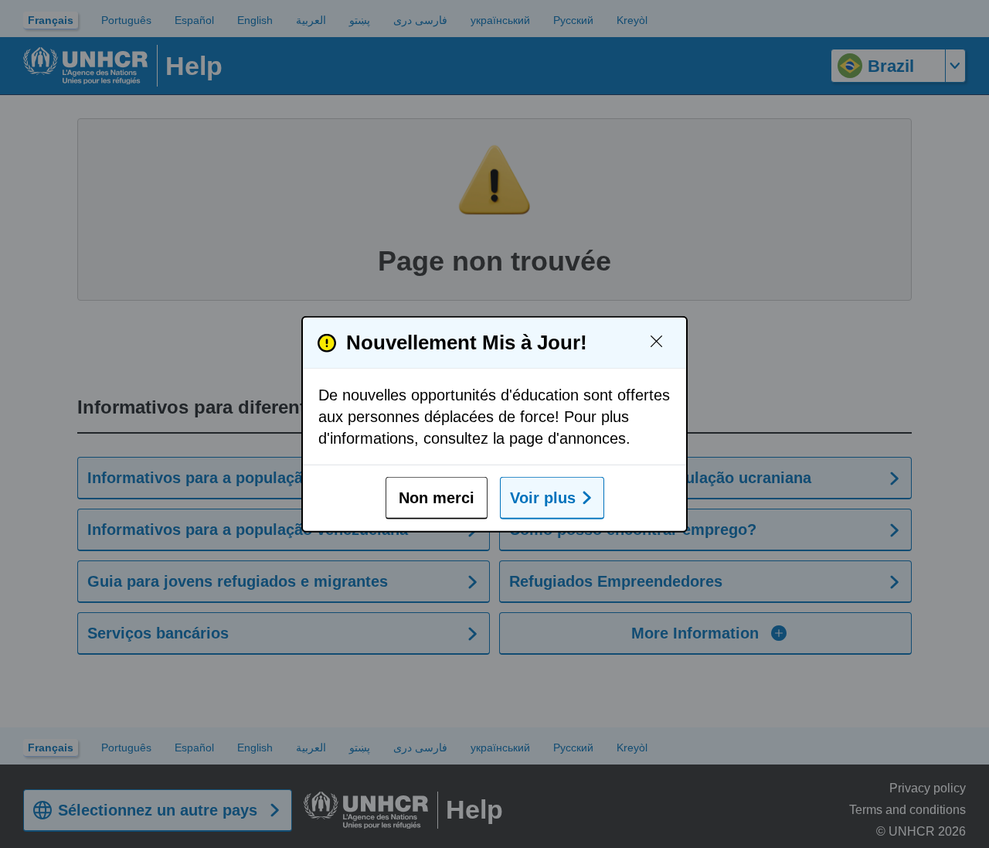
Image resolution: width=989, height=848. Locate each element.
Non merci (436, 497)
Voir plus (543, 497)
